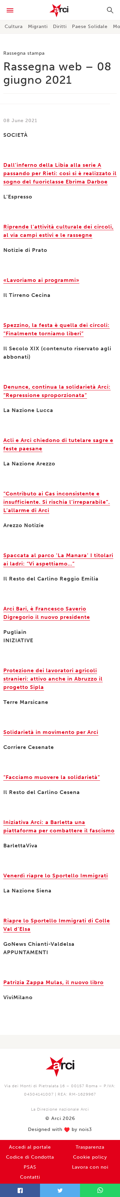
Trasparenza (90, 1147)
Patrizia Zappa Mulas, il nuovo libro (53, 982)
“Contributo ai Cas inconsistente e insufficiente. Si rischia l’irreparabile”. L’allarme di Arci (56, 501)
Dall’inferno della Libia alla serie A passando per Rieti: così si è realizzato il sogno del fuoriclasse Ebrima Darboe (60, 173)
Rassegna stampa (24, 53)
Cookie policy (90, 1157)
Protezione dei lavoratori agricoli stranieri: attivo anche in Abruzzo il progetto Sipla (53, 678)
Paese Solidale (90, 26)
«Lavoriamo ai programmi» (41, 280)
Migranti (38, 26)
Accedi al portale (30, 1147)
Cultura (14, 26)
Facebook (20, 1190)
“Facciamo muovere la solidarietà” (51, 777)
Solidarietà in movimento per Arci (50, 732)
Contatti (30, 1177)
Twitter (60, 1190)
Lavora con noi (90, 1167)
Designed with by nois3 (60, 1130)
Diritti (60, 26)
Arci (60, 10)
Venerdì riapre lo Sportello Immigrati (55, 875)
